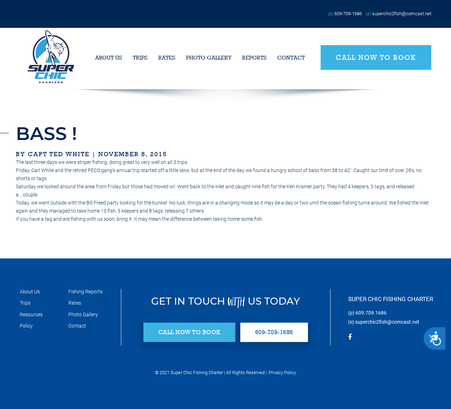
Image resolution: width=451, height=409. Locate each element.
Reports (254, 57)
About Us (108, 57)
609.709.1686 (371, 313)
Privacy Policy (282, 372)
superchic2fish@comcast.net (401, 13)
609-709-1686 (348, 13)
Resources (31, 314)
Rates (166, 57)
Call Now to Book (376, 57)
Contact (291, 57)
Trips (140, 57)
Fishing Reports (85, 291)
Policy (26, 326)
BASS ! (46, 133)
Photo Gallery (208, 57)
